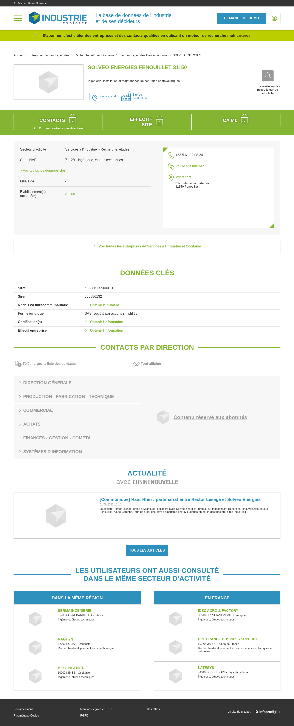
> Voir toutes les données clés (43, 170)
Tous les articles (147, 550)
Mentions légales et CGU (95, 709)
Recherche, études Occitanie (94, 55)
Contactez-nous (23, 709)
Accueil (18, 55)
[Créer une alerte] (268, 75)
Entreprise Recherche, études (49, 55)
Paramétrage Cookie (26, 715)
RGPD (84, 715)
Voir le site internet (189, 166)
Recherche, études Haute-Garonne (143, 55)
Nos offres (153, 709)
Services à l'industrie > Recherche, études (97, 149)
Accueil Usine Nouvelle (32, 3)
